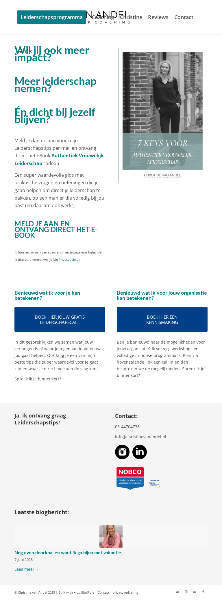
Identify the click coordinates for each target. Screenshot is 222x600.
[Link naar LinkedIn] (194, 592)
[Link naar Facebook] (203, 592)
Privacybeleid (69, 260)
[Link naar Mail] (177, 592)
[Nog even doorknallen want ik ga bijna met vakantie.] (111, 536)
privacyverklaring (125, 592)
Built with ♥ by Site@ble (76, 592)
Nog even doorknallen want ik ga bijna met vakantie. (68, 552)
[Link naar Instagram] (186, 592)
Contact (103, 592)
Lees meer (24, 569)
